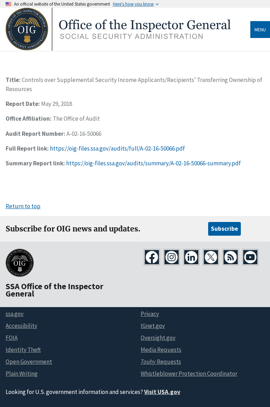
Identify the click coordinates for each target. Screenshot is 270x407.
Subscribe (224, 229)
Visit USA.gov (162, 392)
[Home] (118, 48)
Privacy (150, 314)
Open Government (29, 361)
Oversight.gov (158, 338)
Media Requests (161, 350)
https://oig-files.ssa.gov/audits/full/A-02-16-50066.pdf (117, 148)
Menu (260, 29)
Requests (161, 361)
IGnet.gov (153, 326)
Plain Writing (22, 373)
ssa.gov (15, 314)
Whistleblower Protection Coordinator (189, 373)
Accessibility (21, 326)
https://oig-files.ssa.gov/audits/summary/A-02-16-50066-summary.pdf (153, 163)
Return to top (23, 206)
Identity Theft (23, 350)
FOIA (12, 338)
